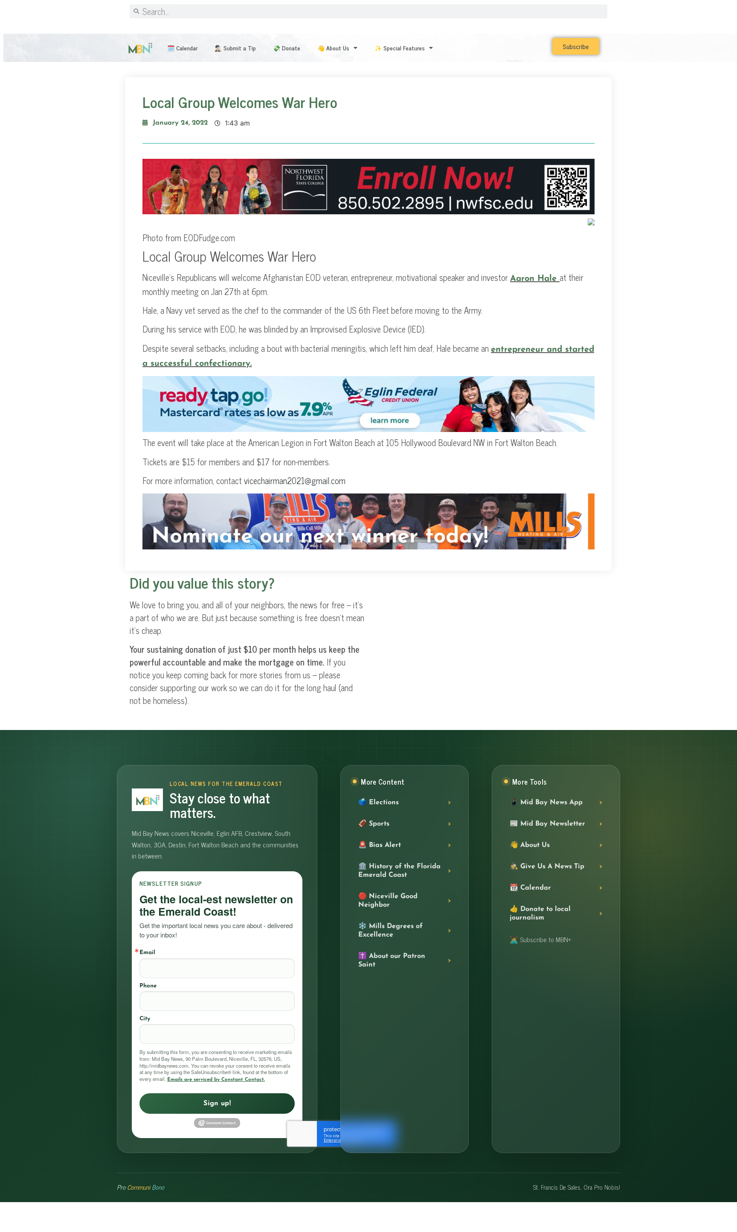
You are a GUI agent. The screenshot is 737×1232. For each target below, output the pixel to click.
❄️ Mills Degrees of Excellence (390, 931)
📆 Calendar (530, 888)
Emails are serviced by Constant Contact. (216, 1079)
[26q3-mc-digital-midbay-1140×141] (368, 430)
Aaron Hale (535, 278)
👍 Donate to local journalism (540, 914)
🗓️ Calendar (182, 48)
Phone (148, 986)
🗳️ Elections (378, 803)
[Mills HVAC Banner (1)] (368, 547)
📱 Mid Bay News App (546, 803)
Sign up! (217, 1103)
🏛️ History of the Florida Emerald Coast (399, 871)
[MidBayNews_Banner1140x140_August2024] (368, 212)
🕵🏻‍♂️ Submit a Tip (235, 48)
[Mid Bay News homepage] (147, 799)
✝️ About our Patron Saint (391, 961)
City (144, 1019)
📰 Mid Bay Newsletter (547, 824)
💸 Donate (286, 48)
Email (147, 952)
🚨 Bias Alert (379, 845)
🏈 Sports (373, 824)
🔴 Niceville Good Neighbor (388, 901)
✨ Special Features (399, 48)
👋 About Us (333, 48)
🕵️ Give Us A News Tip (547, 867)
